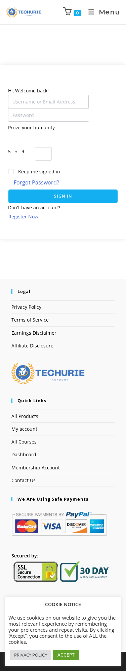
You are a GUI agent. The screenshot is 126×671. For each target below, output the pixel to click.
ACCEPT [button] (66, 655)
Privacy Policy (26, 307)
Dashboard (23, 454)
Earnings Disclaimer (33, 333)
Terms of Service (30, 320)
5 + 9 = (21, 151)
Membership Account (35, 467)
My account (24, 429)
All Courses (24, 441)
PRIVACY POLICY (30, 655)
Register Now (23, 216)
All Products (24, 416)
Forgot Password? (36, 182)
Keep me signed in (39, 171)
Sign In (63, 196)
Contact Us (23, 480)
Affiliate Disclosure (32, 345)
